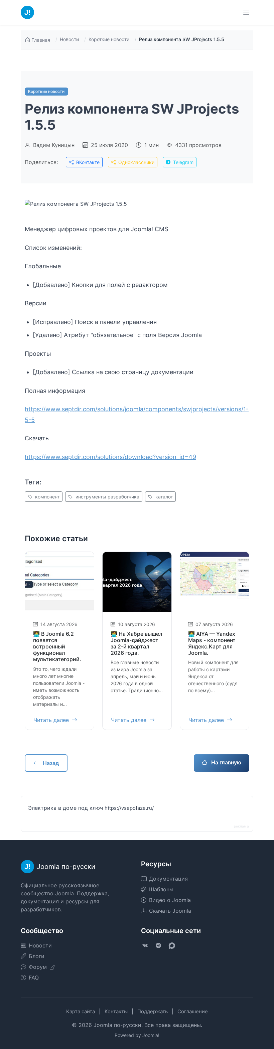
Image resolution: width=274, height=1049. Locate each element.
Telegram (182, 162)
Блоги (36, 956)
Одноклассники (135, 162)
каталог (163, 496)
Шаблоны (161, 889)
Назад (50, 763)
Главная (40, 40)
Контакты (116, 1011)
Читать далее (52, 720)
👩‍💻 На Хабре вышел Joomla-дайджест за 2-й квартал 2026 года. (136, 643)
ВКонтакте (87, 162)
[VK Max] (172, 945)
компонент (46, 496)
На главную (225, 762)
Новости (69, 39)
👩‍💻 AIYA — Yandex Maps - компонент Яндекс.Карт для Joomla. (212, 643)
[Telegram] (158, 945)
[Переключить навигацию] (246, 12)
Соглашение (192, 1011)
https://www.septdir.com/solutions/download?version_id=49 (110, 456)
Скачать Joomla (170, 910)
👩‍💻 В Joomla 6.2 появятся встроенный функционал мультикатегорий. (57, 646)
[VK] (145, 945)
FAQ (34, 977)
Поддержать (152, 1011)
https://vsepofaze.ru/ (129, 808)
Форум (38, 966)
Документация (168, 878)
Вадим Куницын (54, 145)
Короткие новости (109, 39)
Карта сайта (80, 1011)
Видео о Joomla (170, 900)
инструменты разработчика (106, 496)
